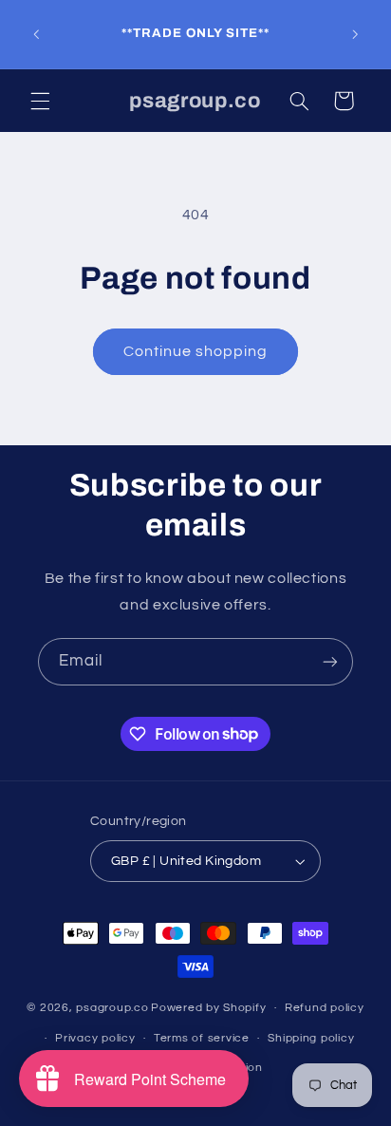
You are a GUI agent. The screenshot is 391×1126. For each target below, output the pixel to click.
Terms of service (202, 1038)
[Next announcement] (355, 34)
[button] (40, 100)
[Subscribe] (330, 661)
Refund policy (324, 1008)
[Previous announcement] (36, 34)
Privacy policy (95, 1038)
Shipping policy (311, 1038)
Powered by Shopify (208, 1008)
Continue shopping (196, 351)
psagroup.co (112, 1008)
